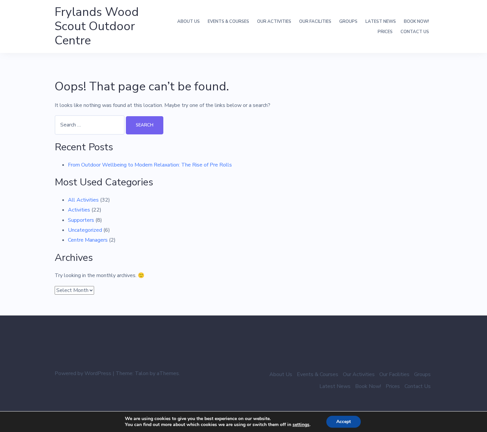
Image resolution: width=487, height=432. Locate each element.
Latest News (380, 21)
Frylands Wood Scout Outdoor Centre (97, 26)
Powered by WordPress (83, 373)
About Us (188, 21)
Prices (385, 32)
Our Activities (274, 21)
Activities (79, 210)
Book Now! (416, 21)
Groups (348, 21)
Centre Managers (88, 240)
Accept (343, 421)
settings (301, 425)
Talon (141, 373)
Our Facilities (315, 21)
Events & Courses (228, 21)
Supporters (81, 220)
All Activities (83, 200)
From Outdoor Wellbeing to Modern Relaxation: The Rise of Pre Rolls (150, 164)
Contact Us (415, 32)
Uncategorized (85, 230)
